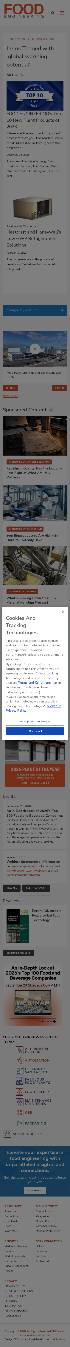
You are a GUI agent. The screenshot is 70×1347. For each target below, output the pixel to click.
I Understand (35, 731)
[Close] (63, 612)
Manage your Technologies (35, 721)
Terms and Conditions (34, 683)
